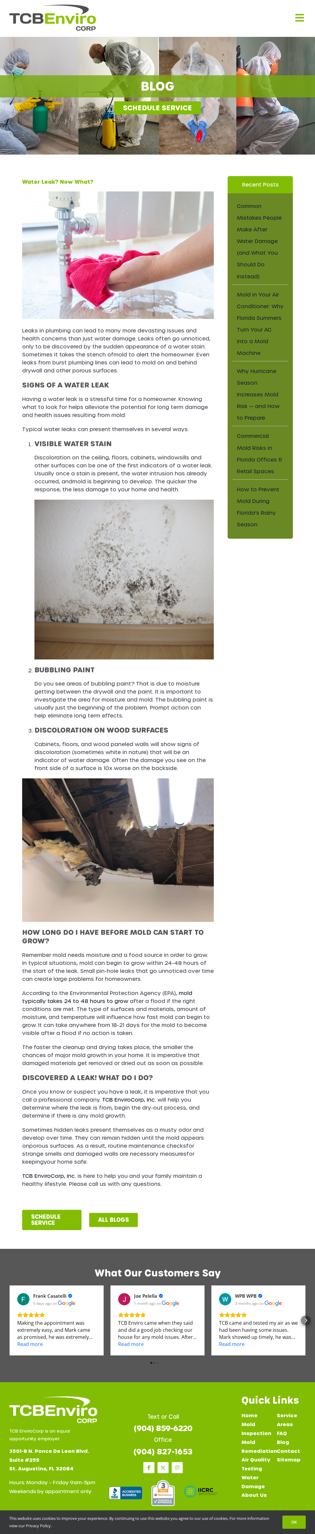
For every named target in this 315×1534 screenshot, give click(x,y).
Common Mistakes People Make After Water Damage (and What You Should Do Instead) (259, 241)
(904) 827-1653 (163, 1451)
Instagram (177, 1467)
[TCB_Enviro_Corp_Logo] (52, 7)
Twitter (163, 1467)
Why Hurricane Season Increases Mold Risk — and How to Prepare (258, 395)
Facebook (148, 1467)
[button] (9, 1320)
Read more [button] (30, 1344)
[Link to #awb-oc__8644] (299, 18)
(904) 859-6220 (163, 1428)
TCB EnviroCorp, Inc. (129, 1099)
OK (294, 1522)
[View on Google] (23, 1299)
